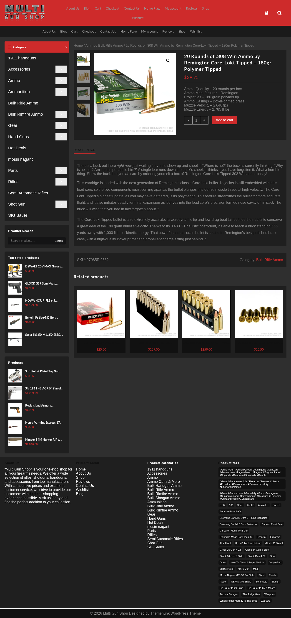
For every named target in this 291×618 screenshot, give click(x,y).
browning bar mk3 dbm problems (238, 524)
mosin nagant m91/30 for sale (237, 575)
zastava (265, 600)
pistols (272, 575)
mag (255, 568)
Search (59, 240)
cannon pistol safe (272, 524)
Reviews (83, 481)
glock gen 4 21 (256, 556)
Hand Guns (18, 137)
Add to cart (224, 120)
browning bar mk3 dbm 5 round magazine (243, 517)
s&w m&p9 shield (241, 581)
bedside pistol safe (230, 511)
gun (272, 556)
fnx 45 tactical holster (248, 543)
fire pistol (225, 543)
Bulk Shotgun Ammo (163, 498)
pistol (261, 575)
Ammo (14, 80)
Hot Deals (17, 148)
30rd (239, 505)
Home (78, 45)
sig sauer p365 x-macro (261, 588)
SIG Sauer (17, 215)
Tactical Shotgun (229, 594)
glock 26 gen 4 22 (230, 549)
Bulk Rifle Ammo (23, 103)
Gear (12, 125)
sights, (275, 581)
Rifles (13, 181)
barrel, (276, 505)
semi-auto (261, 581)
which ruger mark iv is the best (238, 600)
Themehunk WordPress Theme (175, 613)
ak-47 (250, 505)
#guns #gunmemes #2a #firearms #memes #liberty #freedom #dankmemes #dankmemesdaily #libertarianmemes (249, 484)
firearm (261, 537)
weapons (269, 594)
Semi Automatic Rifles (28, 193)
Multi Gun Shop (115, 613)
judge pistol (226, 568)
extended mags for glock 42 (236, 537)
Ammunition (19, 91)
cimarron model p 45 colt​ (234, 530)
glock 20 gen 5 (274, 543)
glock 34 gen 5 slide (231, 556)
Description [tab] (84, 150)
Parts (13, 170)
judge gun (275, 562)
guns (223, 562)
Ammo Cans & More (163, 481)
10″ (231, 505)
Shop (80, 477)
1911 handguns (22, 58)
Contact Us (85, 486)
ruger (223, 581)
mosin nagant (20, 159)
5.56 (222, 505)
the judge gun (251, 594)
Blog (79, 494)
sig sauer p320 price (231, 588)
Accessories (19, 69)
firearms (275, 537)
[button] (168, 61)
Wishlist (82, 490)
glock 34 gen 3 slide (257, 549)
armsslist (263, 505)
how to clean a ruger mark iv (247, 562)
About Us (83, 473)
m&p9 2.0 (243, 568)
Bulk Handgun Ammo (164, 486)
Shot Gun (16, 204)
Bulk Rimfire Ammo (25, 114)
